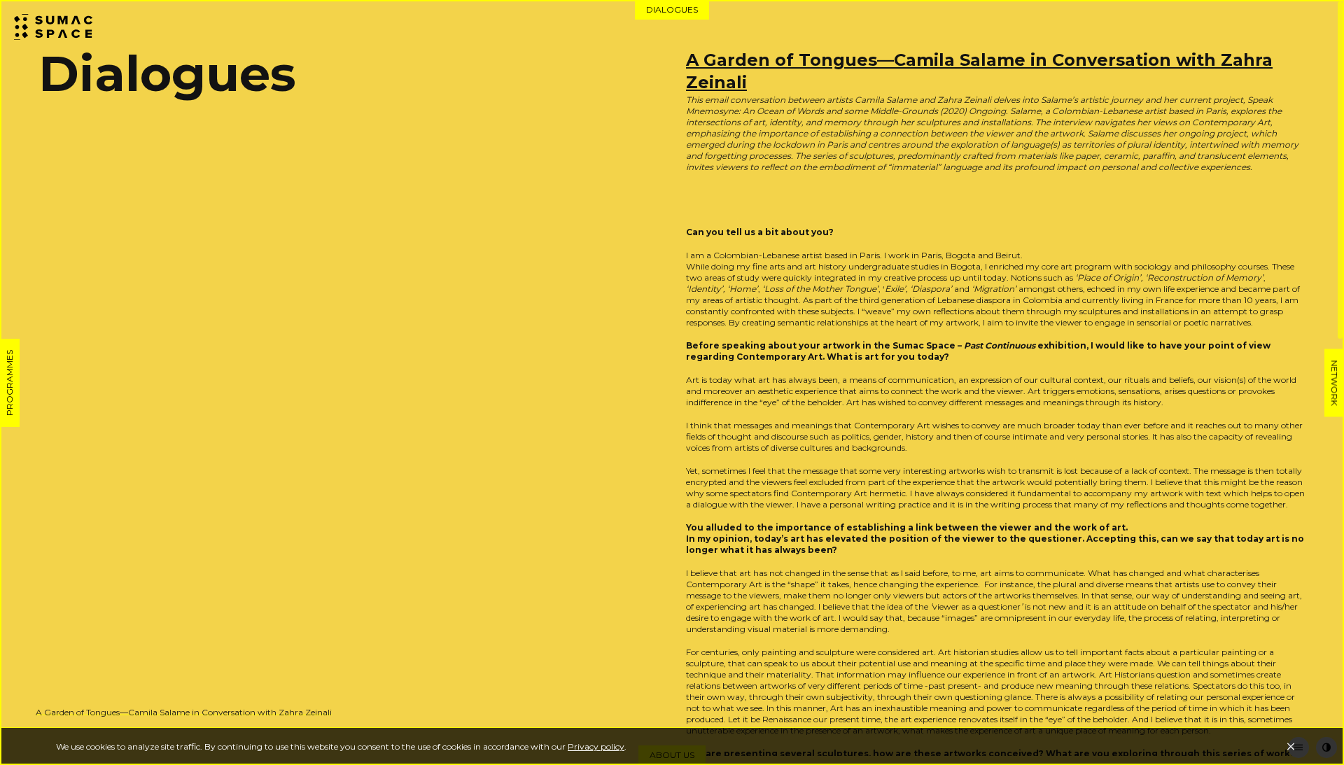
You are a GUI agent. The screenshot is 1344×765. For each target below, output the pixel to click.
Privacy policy (596, 746)
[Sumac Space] (63, 27)
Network (1334, 382)
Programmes (9, 383)
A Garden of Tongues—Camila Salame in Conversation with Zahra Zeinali (184, 712)
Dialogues (672, 9)
